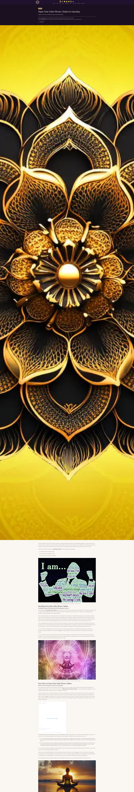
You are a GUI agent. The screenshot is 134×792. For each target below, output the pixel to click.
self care (74, 3)
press (60, 3)
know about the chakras (51, 610)
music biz (83, 3)
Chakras (40, 8)
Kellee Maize (44, 19)
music (57, 3)
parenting (78, 3)
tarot (71, 3)
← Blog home (41, 21)
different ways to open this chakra (70, 689)
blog (63, 3)
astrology (67, 3)
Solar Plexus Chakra (57, 549)
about (54, 3)
